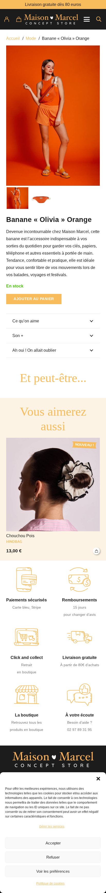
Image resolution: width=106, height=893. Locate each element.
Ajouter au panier (34, 299)
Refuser (53, 857)
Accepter (53, 843)
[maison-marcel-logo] (51, 19)
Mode (31, 38)
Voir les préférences (53, 871)
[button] (98, 778)
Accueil (13, 38)
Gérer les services (51, 826)
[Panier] (22, 19)
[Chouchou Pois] (53, 496)
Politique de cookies (50, 883)
